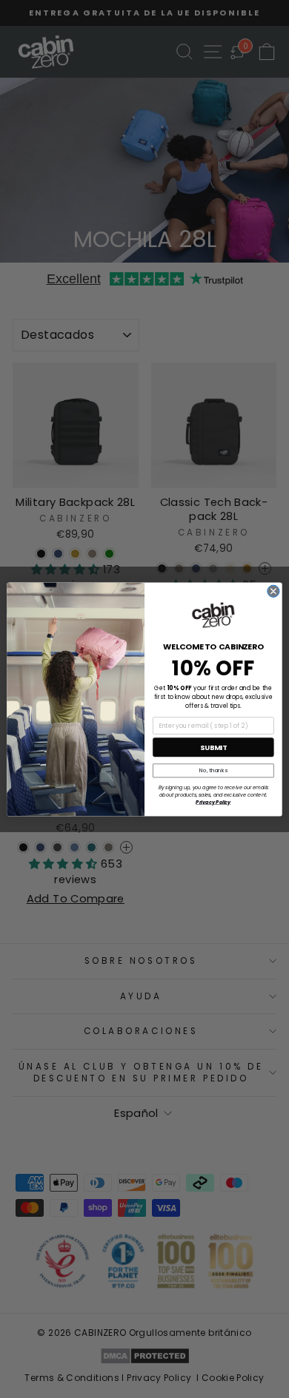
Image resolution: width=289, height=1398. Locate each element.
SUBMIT (213, 747)
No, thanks (213, 770)
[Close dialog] (273, 591)
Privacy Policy (213, 801)
